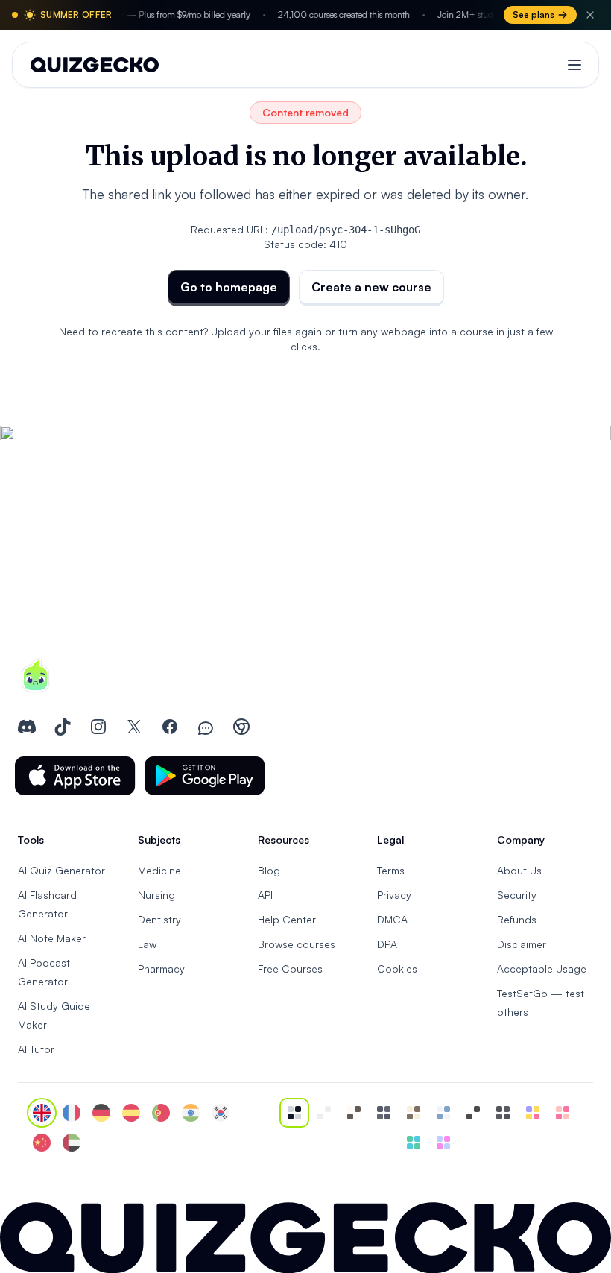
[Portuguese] (161, 1113)
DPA (387, 944)
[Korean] (220, 1113)
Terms (391, 870)
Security (516, 894)
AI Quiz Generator (61, 870)
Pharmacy (161, 968)
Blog (269, 870)
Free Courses (290, 968)
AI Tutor (36, 1049)
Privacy (394, 894)
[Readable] (354, 1113)
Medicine (159, 870)
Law (147, 944)
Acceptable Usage (541, 968)
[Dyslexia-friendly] (413, 1113)
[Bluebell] (443, 1142)
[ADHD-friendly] (443, 1113)
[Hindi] (191, 1113)
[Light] (324, 1113)
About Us (519, 870)
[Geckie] (533, 1113)
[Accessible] (473, 1113)
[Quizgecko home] (95, 65)
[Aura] (562, 1113)
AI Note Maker (52, 938)
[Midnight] (503, 1113)
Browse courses (296, 944)
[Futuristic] (413, 1142)
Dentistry (159, 919)
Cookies (397, 968)
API (265, 894)
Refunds (516, 919)
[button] (75, 775)
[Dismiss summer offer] (590, 15)
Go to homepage (228, 286)
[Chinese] (42, 1142)
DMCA (392, 919)
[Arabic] (71, 1142)
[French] (71, 1113)
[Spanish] (131, 1113)
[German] (101, 1113)
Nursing (156, 894)
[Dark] (384, 1113)
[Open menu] (574, 65)
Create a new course (371, 286)
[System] (294, 1113)
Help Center (287, 919)
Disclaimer (521, 944)
